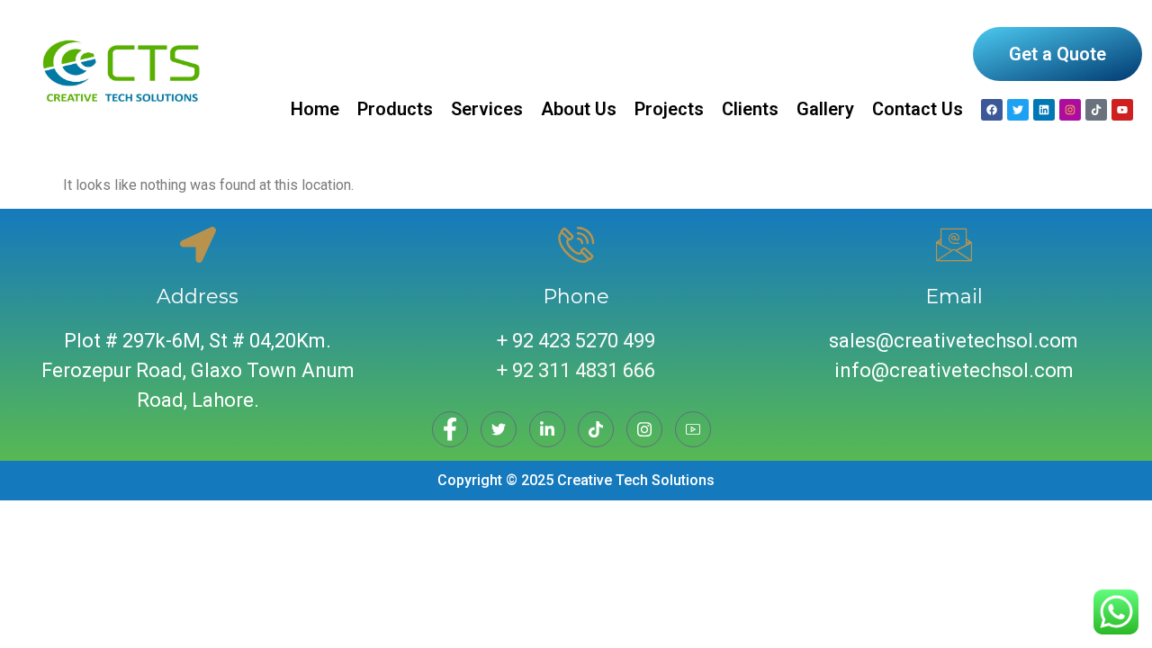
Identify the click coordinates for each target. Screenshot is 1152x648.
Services (487, 109)
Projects (669, 109)
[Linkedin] (1044, 110)
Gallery (825, 109)
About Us (578, 109)
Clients (750, 109)
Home (315, 109)
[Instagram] (1070, 110)
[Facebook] (992, 110)
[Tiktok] (1096, 110)
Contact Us (917, 109)
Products (395, 109)
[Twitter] (499, 429)
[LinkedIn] (547, 429)
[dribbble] (596, 429)
